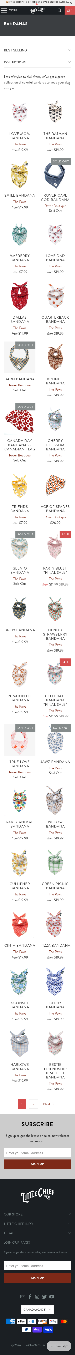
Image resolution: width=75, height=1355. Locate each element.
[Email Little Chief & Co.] (23, 1297)
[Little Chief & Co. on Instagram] (37, 1297)
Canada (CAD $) (35, 1310)
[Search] (60, 10)
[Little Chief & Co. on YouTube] (52, 1297)
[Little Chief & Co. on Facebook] (30, 1297)
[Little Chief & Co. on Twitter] (44, 1297)
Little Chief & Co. (31, 1345)
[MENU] (2, 10)
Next (47, 1104)
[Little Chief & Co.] (37, 10)
